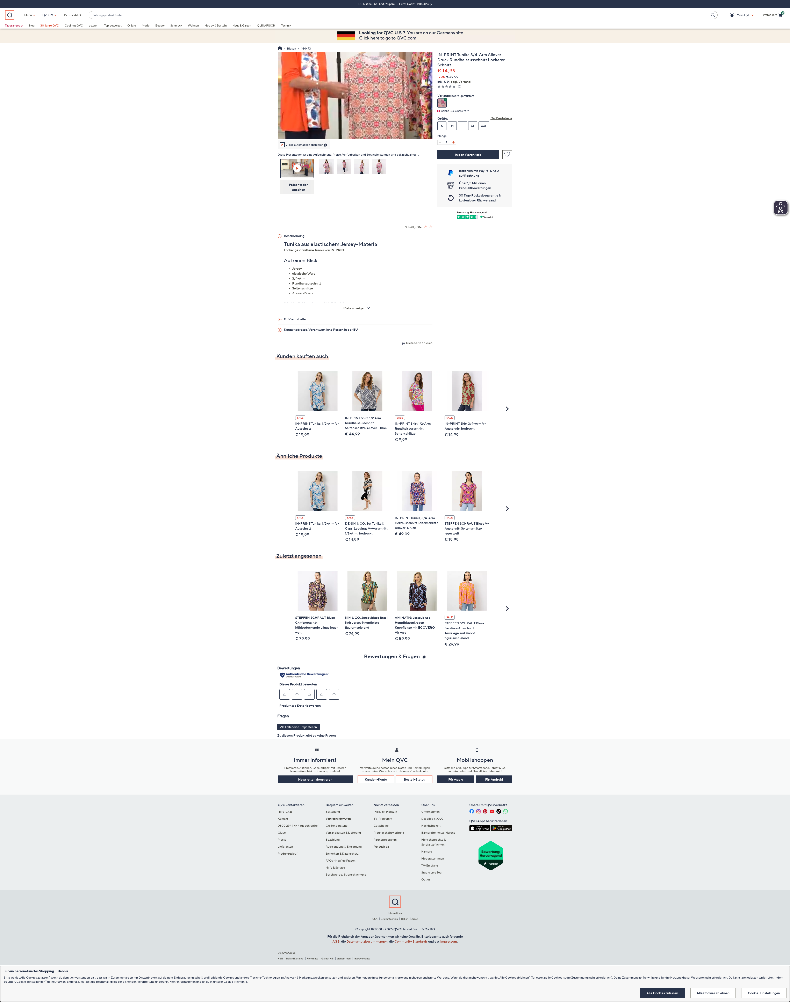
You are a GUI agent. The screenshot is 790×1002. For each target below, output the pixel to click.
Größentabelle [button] (295, 319)
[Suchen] (713, 15)
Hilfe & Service (335, 867)
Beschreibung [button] (294, 236)
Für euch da (381, 846)
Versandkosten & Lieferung (343, 832)
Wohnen (193, 25)
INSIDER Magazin (385, 811)
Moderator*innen (432, 858)
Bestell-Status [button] (414, 779)
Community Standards (411, 941)
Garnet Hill (327, 958)
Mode (146, 25)
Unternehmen (430, 811)
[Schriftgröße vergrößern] (425, 226)
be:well (93, 25)
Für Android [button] (494, 779)
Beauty (160, 25)
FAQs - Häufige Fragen (341, 860)
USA (375, 918)
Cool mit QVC (74, 25)
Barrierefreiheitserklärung (438, 832)
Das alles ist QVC (432, 818)
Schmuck (176, 25)
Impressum (448, 941)
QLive (282, 832)
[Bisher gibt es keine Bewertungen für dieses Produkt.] (447, 86)
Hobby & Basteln (216, 25)
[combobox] (399, 15)
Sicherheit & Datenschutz (342, 853)
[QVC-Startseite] (280, 48)
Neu (32, 25)
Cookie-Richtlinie (235, 981)
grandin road (344, 958)
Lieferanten (285, 846)
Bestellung (333, 811)
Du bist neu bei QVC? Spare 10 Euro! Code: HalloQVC (394, 4)
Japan (414, 918)
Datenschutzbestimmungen (367, 941)
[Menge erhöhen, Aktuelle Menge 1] (453, 142)
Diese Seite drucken (419, 343)
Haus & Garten (241, 25)
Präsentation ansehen (299, 186)
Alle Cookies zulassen (662, 993)
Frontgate (312, 958)
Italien (404, 918)
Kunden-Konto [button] (376, 779)
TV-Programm (383, 818)
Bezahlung (333, 839)
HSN (280, 958)
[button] (738, 15)
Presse (282, 839)
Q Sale (131, 25)
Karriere (426, 851)
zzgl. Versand (461, 82)
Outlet (425, 879)
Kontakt (283, 818)
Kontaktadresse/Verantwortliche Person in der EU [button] (321, 329)
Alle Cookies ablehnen (713, 993)
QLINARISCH (266, 25)
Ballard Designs (294, 958)
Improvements (362, 958)
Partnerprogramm (385, 839)
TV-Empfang (429, 865)
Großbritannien (389, 918)
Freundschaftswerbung (389, 832)
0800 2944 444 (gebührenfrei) (298, 825)
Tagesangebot (14, 25)
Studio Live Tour (432, 872)
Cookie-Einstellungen (764, 993)
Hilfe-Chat (285, 811)
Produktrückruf (287, 853)
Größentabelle (501, 118)
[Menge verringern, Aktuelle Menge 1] (439, 142)
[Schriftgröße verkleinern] (430, 226)
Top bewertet (113, 25)
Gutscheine (381, 825)
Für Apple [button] (455, 779)
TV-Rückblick (72, 15)
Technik (286, 25)
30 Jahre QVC (49, 25)
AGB (336, 941)
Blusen (291, 48)
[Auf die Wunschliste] (507, 154)
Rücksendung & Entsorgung (344, 846)
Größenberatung (336, 825)
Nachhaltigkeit (430, 825)
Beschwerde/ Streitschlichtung (346, 874)
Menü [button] (28, 15)
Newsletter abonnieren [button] (315, 779)
